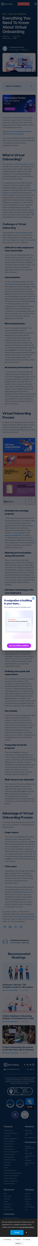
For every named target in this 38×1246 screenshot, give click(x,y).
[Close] (33, 598)
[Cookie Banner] (19, 1232)
